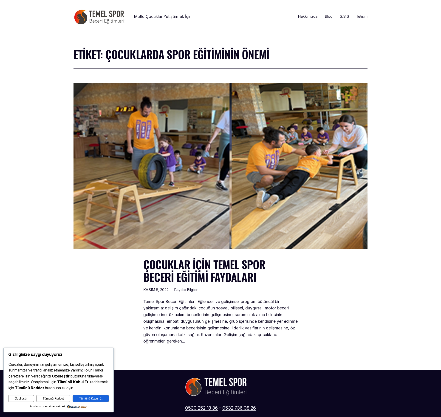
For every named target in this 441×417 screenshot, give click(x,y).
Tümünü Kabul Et (90, 398)
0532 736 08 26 (239, 408)
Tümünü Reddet (53, 398)
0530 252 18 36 (201, 408)
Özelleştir (21, 398)
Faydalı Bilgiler (186, 289)
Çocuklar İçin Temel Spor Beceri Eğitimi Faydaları (204, 270)
